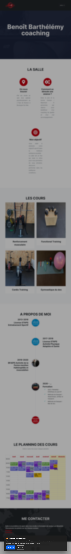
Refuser (20, 547)
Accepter (11, 547)
